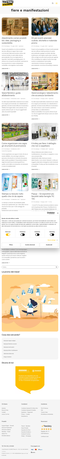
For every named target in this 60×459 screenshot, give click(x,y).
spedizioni (23, 412)
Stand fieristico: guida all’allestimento (11, 94)
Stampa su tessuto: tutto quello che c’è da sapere (12, 194)
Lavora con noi (5, 414)
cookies (28, 414)
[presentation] (15, 26)
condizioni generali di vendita (28, 410)
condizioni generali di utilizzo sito (29, 408)
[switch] (23, 234)
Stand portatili (24, 428)
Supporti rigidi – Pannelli (8, 425)
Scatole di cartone (25, 434)
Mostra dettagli (52, 240)
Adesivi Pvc (4, 433)
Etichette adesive (6, 435)
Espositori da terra (25, 430)
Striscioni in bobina (6, 429)
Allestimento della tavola (9, 353)
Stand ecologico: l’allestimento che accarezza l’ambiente (44, 94)
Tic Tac (50, 201)
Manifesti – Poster (6, 431)
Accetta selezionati (30, 244)
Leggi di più (6, 68)
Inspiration (9, 151)
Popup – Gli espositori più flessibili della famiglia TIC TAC (42, 196)
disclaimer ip (24, 416)
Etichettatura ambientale (47, 414)
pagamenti (30, 412)
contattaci (4, 451)
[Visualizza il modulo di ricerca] (52, 3)
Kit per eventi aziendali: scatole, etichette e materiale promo (44, 40)
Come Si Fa (4, 151)
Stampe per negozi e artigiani (10, 340)
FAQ (42, 410)
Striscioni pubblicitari (7, 427)
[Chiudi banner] (57, 213)
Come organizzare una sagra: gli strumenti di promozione (14, 144)
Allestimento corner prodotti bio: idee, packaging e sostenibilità (14, 40)
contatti (4, 412)
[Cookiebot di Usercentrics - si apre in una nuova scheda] (48, 213)
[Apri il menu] (56, 3)
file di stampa (44, 408)
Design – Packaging (26, 436)
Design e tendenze (7, 356)
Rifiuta (11, 244)
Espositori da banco (26, 432)
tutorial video (44, 412)
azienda (4, 408)
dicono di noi (5, 410)
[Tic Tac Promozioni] (30, 303)
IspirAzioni (21, 46)
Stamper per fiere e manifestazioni (11, 350)
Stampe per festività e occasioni (10, 343)
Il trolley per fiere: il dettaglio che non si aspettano (43, 144)
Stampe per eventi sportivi (9, 347)
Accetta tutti (49, 244)
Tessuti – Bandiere (25, 426)
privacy (23, 414)
